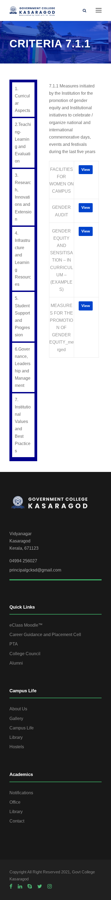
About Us (18, 709)
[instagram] (49, 886)
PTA (13, 644)
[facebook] (10, 886)
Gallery (16, 718)
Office (14, 802)
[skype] (29, 886)
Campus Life (21, 728)
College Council (24, 653)
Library (16, 737)
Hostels (16, 746)
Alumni (16, 663)
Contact (16, 821)
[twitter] (39, 886)
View (85, 169)
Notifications (21, 792)
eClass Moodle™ (26, 625)
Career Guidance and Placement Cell (45, 634)
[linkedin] (20, 886)
